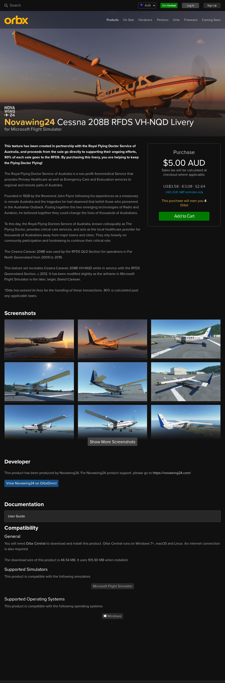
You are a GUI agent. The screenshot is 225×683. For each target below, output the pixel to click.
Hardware (145, 20)
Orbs (176, 20)
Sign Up (212, 5)
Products (113, 20)
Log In (190, 5)
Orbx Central (35, 543)
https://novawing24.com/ (172, 473)
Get (169, 5)
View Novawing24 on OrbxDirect (31, 483)
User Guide (16, 516)
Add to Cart (184, 216)
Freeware (191, 20)
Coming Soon (211, 20)
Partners (163, 20)
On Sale (128, 20)
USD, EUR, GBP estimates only (184, 192)
